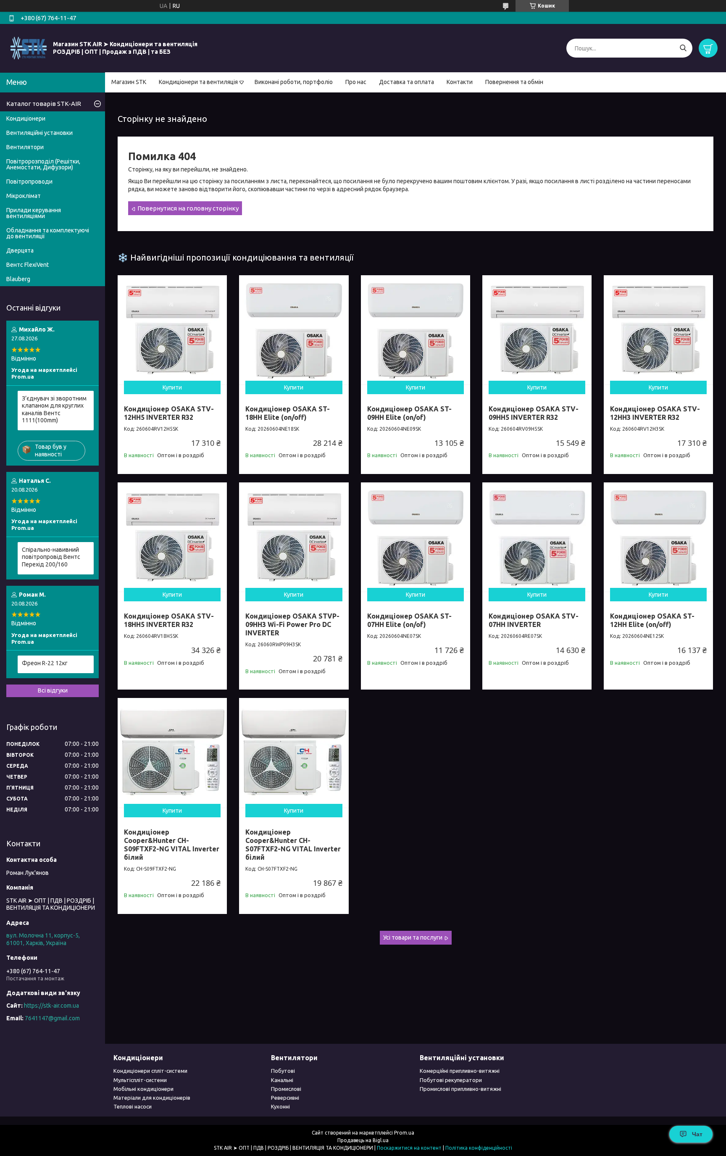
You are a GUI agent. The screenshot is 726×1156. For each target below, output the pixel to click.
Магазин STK (128, 82)
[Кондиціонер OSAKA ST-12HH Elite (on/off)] (658, 537)
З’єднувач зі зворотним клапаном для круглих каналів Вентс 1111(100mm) (54, 409)
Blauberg (18, 279)
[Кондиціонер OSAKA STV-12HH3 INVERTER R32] (658, 329)
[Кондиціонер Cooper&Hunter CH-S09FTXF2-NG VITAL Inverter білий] (172, 752)
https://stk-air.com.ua (51, 1005)
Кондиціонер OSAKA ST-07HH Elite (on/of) (409, 620)
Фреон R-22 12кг (45, 663)
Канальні (282, 1080)
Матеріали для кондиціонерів (151, 1098)
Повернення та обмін (514, 82)
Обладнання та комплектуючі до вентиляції (47, 233)
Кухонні (280, 1106)
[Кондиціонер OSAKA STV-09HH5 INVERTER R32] (537, 329)
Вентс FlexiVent (27, 264)
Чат (697, 1134)
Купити (172, 387)
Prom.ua (404, 1132)
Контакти (460, 82)
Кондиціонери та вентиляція (198, 82)
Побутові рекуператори (451, 1080)
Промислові (286, 1089)
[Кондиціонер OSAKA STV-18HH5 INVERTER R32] (172, 537)
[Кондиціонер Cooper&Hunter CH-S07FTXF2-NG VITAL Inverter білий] (293, 752)
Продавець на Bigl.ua (363, 1140)
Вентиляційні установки (39, 132)
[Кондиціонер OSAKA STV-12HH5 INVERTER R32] (172, 329)
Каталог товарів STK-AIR (43, 103)
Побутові (283, 1071)
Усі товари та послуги (412, 937)
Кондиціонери (25, 118)
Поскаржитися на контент (409, 1148)
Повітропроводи (29, 181)
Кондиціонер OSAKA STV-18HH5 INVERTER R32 (169, 620)
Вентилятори (25, 147)
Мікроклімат (23, 195)
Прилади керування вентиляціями (33, 213)
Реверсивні (285, 1098)
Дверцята (20, 250)
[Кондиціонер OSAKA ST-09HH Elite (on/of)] (415, 329)
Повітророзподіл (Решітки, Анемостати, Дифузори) (43, 164)
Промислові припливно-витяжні (460, 1089)
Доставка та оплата (406, 82)
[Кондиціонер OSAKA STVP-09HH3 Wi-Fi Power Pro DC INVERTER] (293, 537)
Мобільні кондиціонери (143, 1089)
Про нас (355, 82)
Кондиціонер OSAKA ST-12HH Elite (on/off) (652, 620)
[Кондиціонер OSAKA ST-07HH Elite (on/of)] (415, 537)
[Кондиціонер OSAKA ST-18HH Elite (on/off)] (293, 329)
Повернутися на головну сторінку (188, 208)
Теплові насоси (132, 1106)
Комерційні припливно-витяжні (460, 1071)
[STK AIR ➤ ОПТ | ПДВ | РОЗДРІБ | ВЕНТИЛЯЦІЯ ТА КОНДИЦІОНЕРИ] (28, 48)
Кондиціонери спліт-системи (150, 1071)
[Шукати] (682, 48)
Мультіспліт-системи (140, 1080)
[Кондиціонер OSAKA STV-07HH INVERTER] (537, 537)
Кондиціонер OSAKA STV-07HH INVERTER (534, 620)
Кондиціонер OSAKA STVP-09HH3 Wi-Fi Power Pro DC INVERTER (292, 624)
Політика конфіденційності (478, 1148)
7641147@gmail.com (52, 1018)
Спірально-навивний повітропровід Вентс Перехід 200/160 (51, 557)
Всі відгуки (53, 690)
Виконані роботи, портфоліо (294, 82)
